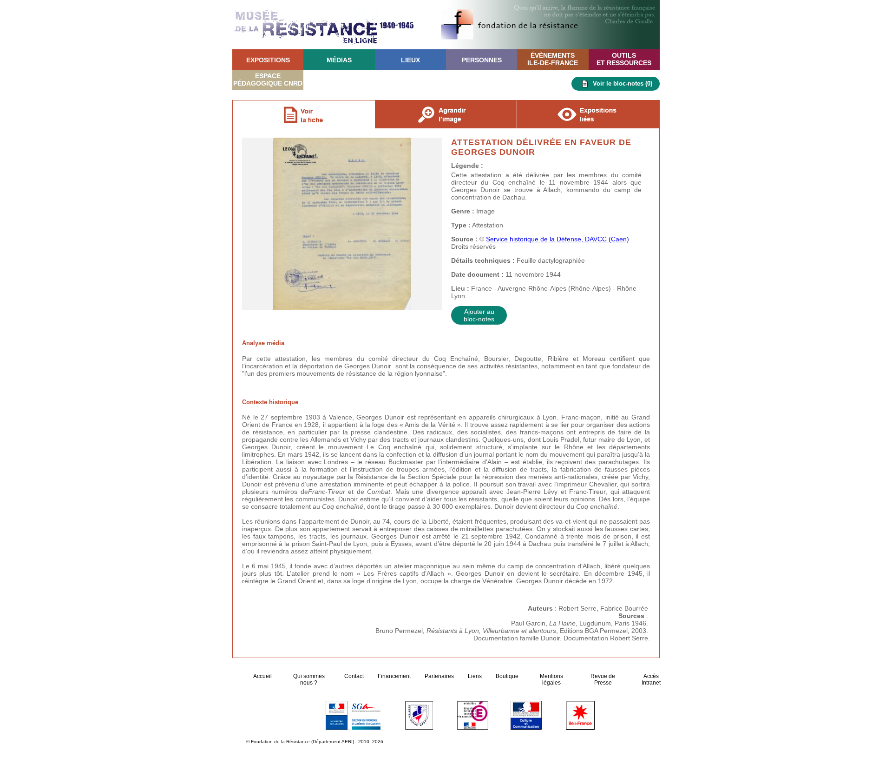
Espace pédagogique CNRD (267, 79)
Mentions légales (551, 679)
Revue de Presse (602, 679)
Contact (354, 676)
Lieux (410, 60)
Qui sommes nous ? (309, 679)
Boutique (507, 676)
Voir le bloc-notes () (622, 83)
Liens (475, 676)
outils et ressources (624, 59)
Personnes (482, 60)
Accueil (263, 676)
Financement (394, 676)
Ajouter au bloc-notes (479, 315)
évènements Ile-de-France (552, 59)
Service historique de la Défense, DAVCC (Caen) (557, 239)
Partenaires (439, 676)
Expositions (268, 60)
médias (339, 60)
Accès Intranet (651, 679)
